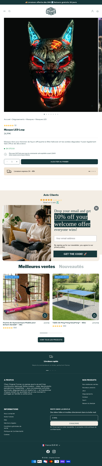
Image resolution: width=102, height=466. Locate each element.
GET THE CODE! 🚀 (75, 254)
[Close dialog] (96, 208)
